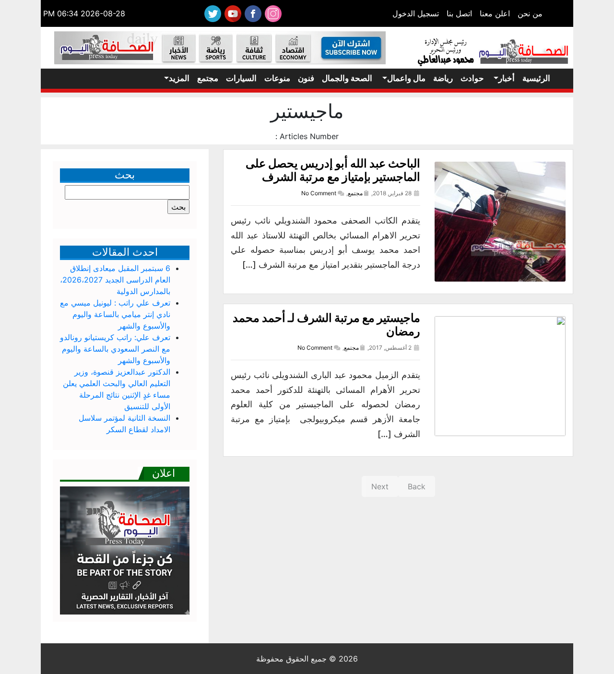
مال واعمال (406, 78)
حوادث (472, 78)
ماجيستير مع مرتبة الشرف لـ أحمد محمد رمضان (326, 325)
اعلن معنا (495, 13)
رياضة (443, 78)
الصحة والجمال (347, 78)
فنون (306, 78)
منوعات (277, 78)
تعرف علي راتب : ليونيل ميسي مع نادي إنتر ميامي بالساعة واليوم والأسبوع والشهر (115, 314)
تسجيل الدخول (415, 13)
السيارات (241, 78)
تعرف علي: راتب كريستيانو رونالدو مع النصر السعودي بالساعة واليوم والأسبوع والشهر (115, 348)
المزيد (179, 78)
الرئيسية (536, 78)
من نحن (530, 13)
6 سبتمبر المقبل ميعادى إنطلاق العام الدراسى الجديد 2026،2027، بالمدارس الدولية (115, 279)
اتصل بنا (459, 13)
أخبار (506, 78)
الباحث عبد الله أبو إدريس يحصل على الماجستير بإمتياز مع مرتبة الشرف (333, 170)
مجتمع (207, 78)
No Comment (318, 193)
